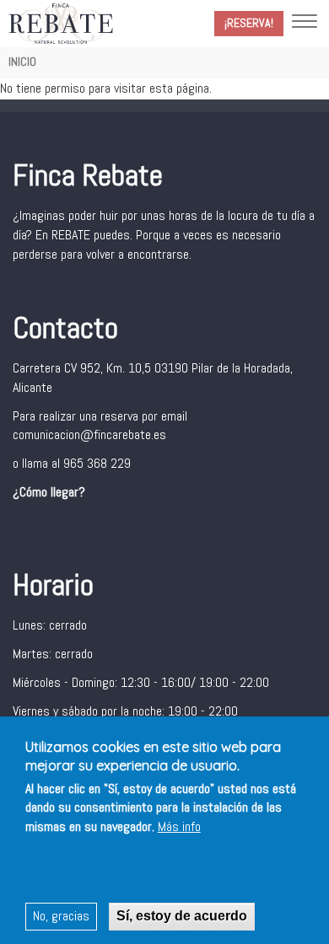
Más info (179, 826)
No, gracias (61, 916)
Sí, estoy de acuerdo (181, 916)
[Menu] (304, 23)
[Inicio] (60, 23)
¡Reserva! (248, 22)
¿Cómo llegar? (49, 492)
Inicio (22, 61)
